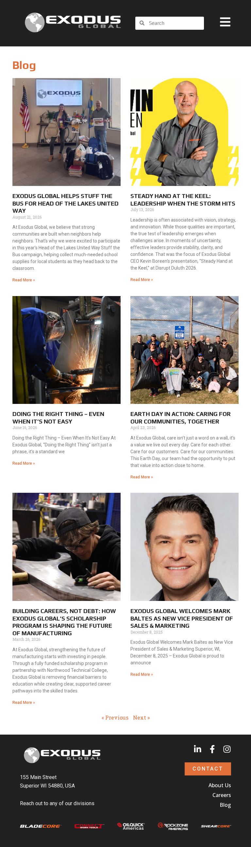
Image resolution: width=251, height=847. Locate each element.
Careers (221, 795)
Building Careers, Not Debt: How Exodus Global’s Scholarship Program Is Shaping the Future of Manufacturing (64, 622)
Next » (141, 717)
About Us (220, 785)
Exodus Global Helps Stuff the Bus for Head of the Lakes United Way (65, 203)
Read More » (23, 280)
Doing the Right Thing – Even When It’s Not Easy (58, 417)
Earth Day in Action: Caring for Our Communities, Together (180, 417)
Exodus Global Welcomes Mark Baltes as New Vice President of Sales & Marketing (181, 618)
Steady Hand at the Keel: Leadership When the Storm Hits (182, 199)
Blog (225, 805)
